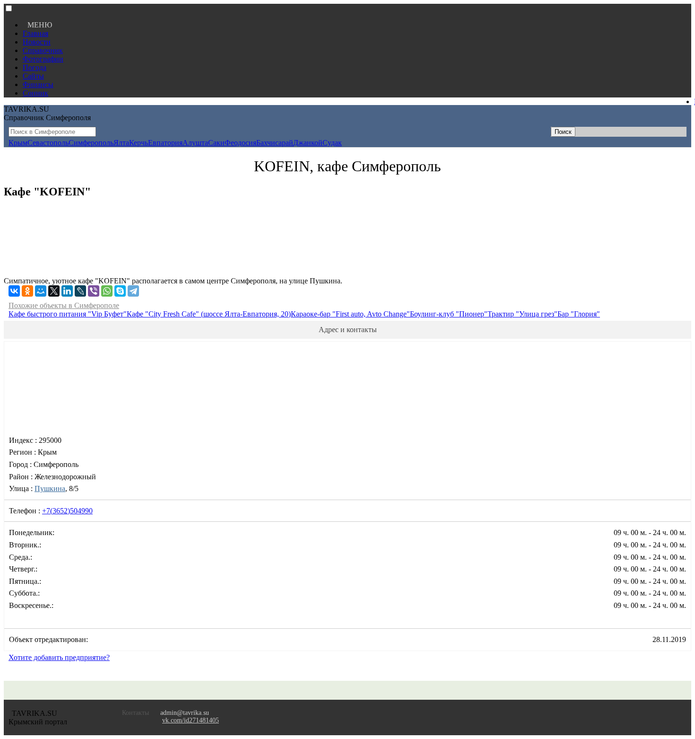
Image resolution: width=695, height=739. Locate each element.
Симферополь (91, 143)
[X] (54, 291)
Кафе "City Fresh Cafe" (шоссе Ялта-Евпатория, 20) (209, 314)
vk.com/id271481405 (190, 720)
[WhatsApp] (107, 291)
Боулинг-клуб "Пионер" (448, 314)
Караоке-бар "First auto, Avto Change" (350, 314)
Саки (216, 143)
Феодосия (240, 143)
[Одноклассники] (27, 291)
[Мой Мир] (40, 291)
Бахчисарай (274, 143)
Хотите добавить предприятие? (59, 657)
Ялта (121, 143)
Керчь (138, 143)
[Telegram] (133, 291)
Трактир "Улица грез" (522, 314)
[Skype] (120, 291)
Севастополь (48, 143)
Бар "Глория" (578, 314)
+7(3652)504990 (67, 511)
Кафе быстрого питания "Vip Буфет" (68, 314)
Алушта (195, 143)
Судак (332, 143)
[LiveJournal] (80, 291)
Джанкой (307, 143)
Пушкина (50, 488)
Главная (35, 33)
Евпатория (165, 143)
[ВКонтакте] (14, 291)
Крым (18, 143)
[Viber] (93, 291)
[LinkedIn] (67, 291)
